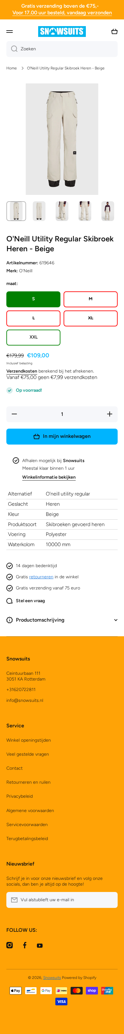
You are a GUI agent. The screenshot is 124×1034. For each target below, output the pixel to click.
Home (11, 68)
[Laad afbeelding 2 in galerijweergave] (39, 211)
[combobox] (62, 49)
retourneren (41, 577)
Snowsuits (52, 977)
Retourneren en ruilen (28, 782)
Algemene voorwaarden (30, 810)
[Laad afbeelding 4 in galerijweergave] (85, 211)
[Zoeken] (11, 49)
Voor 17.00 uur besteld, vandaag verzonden (62, 13)
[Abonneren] (110, 900)
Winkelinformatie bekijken (49, 477)
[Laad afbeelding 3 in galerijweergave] (62, 211)
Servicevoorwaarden (27, 824)
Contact (14, 768)
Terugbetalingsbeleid (27, 838)
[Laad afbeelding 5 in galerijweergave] (108, 211)
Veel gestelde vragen (27, 754)
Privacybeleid (19, 796)
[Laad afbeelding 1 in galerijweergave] (16, 211)
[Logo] (62, 31)
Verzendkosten (21, 371)
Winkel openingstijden (28, 740)
